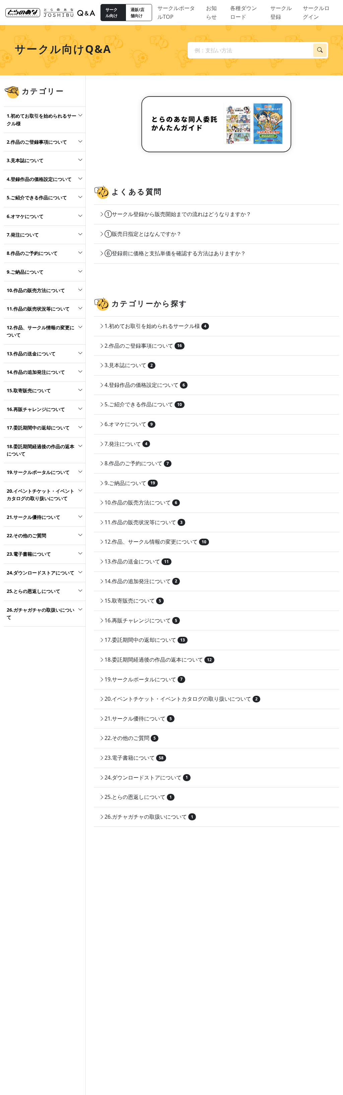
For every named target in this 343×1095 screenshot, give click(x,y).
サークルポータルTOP (176, 12)
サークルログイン (316, 12)
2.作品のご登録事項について (37, 142)
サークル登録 (281, 12)
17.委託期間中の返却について (38, 427)
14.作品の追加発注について (36, 372)
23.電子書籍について (29, 554)
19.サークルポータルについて (38, 472)
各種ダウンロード (243, 12)
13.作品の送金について (31, 353)
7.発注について (23, 234)
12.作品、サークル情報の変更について (40, 331)
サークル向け (112, 12)
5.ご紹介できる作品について (37, 197)
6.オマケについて (25, 216)
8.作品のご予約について (32, 253)
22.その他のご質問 (26, 535)
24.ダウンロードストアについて (40, 572)
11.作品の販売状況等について (38, 308)
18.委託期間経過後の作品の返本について (40, 450)
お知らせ (211, 12)
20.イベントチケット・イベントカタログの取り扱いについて (40, 494)
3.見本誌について (25, 160)
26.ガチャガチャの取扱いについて (40, 613)
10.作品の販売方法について (36, 290)
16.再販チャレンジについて (36, 409)
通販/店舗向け (137, 12)
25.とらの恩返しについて (33, 591)
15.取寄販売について (29, 390)
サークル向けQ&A (63, 49)
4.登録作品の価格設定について (39, 179)
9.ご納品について (25, 272)
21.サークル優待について (33, 517)
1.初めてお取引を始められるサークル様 (41, 119)
